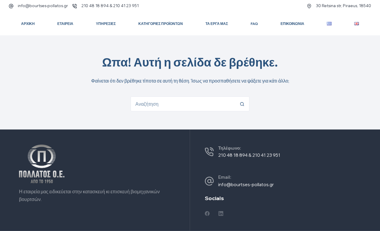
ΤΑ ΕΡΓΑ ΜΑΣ (216, 23)
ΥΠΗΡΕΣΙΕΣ (106, 23)
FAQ (254, 23)
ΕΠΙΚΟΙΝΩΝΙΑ (292, 23)
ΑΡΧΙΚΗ (28, 23)
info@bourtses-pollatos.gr (43, 5)
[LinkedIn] (220, 213)
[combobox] (183, 103)
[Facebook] (207, 213)
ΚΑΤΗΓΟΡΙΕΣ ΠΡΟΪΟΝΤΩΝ (160, 23)
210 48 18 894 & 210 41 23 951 (110, 5)
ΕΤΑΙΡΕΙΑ (65, 23)
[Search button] (242, 104)
